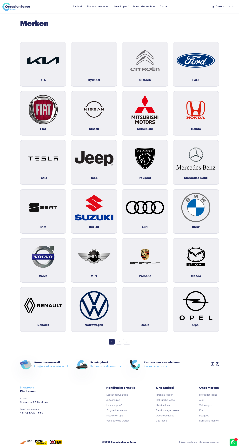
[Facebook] (212, 364)
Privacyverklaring (188, 442)
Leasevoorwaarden (117, 395)
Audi (144, 227)
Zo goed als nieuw (116, 410)
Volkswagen (94, 325)
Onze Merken (209, 387)
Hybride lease (163, 405)
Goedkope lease (165, 415)
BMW (196, 227)
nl (230, 6)
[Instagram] (217, 364)
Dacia (145, 325)
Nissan (94, 129)
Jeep (94, 177)
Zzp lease (161, 421)
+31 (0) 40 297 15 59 (31, 413)
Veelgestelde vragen (117, 421)
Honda (196, 129)
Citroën (145, 80)
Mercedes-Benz (196, 177)
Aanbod (77, 6)
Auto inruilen (113, 400)
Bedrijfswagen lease (167, 410)
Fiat (43, 129)
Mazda (196, 276)
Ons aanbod (165, 387)
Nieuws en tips (114, 415)
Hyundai (94, 80)
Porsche (145, 276)
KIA (43, 80)
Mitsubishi (145, 129)
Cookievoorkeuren (209, 442)
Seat (43, 227)
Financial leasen (96, 6)
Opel (195, 325)
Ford (195, 80)
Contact (164, 6)
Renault (43, 325)
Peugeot (145, 177)
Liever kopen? (121, 6)
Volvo (43, 276)
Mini (94, 276)
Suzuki (94, 227)
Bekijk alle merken (209, 421)
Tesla (43, 177)
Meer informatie (142, 6)
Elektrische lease (165, 400)
